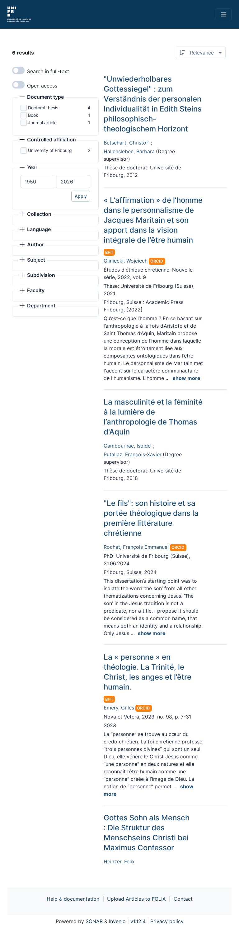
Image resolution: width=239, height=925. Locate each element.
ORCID (156, 261)
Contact (183, 899)
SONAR (94, 921)
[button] (41, 97)
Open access (42, 86)
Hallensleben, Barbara (129, 151)
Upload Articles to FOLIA (136, 899)
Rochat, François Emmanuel (136, 547)
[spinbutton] (37, 181)
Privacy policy (167, 921)
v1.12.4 (138, 921)
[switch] (18, 70)
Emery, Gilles (119, 707)
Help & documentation (73, 899)
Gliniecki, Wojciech (126, 261)
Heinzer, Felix (119, 861)
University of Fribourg (50, 150)
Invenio (117, 921)
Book (33, 115)
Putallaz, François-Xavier (133, 454)
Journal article (42, 122)
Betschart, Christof (126, 143)
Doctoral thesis (43, 107)
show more (186, 378)
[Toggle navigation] (224, 14)
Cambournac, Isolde (127, 446)
